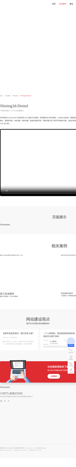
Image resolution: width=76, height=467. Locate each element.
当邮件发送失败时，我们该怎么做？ (18, 333)
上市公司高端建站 (17, 111)
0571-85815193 (12, 393)
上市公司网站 (14, 296)
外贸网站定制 (72, 295)
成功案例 (62, 4)
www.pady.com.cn (29, 448)
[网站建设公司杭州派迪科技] (9, 4)
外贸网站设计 (16, 40)
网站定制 (15, 96)
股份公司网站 (4, 296)
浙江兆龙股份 (7, 293)
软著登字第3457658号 (35, 450)
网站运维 (14, 337)
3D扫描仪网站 (5, 40)
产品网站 (63, 295)
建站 (71, 4)
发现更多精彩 (3, 70)
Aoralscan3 (67, 293)
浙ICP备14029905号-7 (6, 450)
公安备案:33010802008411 (20, 450)
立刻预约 (53, 376)
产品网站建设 (5, 111)
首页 (54, 4)
